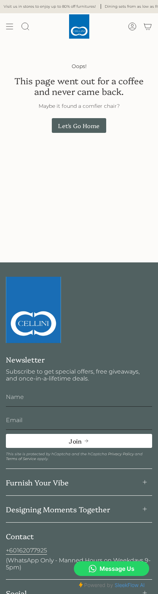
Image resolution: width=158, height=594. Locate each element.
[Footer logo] (33, 310)
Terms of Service (21, 458)
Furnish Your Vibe (37, 482)
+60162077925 (26, 550)
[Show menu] (9, 26)
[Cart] (147, 26)
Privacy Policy (121, 454)
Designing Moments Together (58, 509)
